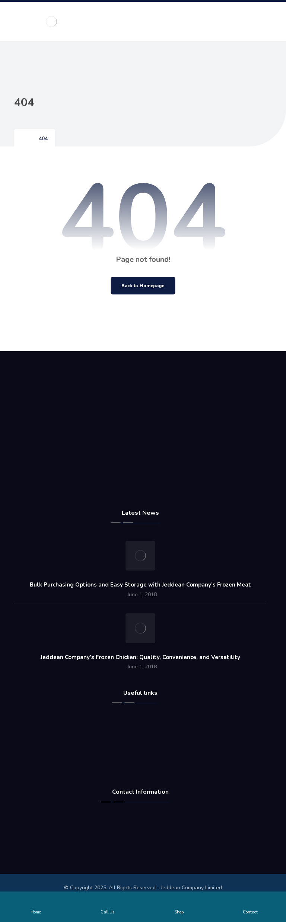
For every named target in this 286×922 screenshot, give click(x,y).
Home (145, 721)
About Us (144, 733)
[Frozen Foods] (51, 21)
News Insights (144, 757)
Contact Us (144, 745)
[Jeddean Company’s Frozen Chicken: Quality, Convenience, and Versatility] (140, 628)
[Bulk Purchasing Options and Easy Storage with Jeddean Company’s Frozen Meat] (140, 556)
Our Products (144, 768)
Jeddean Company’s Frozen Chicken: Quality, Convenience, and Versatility (140, 657)
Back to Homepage (142, 285)
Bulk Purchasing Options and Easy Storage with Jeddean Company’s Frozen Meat (140, 584)
